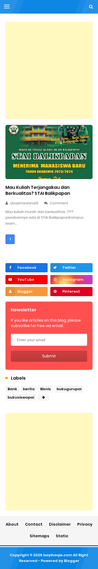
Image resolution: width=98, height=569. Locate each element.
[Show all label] (43, 397)
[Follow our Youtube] (26, 279)
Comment (59, 203)
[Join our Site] (26, 291)
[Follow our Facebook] (26, 267)
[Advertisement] (49, 70)
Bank (12, 389)
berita (29, 389)
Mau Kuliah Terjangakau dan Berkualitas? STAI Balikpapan (37, 190)
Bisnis (45, 389)
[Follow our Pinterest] (71, 291)
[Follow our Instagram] (71, 279)
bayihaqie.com (57, 555)
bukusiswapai (21, 397)
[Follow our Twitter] (71, 267)
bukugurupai (69, 389)
